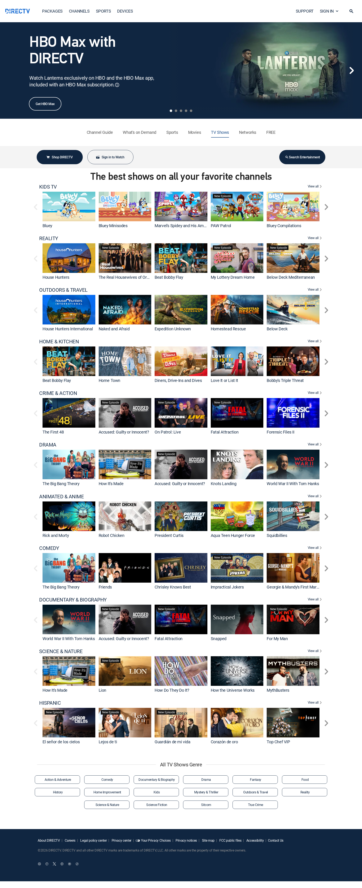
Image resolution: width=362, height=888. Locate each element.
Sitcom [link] (206, 804)
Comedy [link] (107, 779)
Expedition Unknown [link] (173, 329)
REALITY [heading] (48, 238)
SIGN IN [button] (327, 11)
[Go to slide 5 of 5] (191, 110)
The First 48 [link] (53, 432)
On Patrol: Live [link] (168, 432)
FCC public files (230, 840)
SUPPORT (305, 11)
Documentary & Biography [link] (156, 779)
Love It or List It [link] (224, 380)
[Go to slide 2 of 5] (176, 110)
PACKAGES (52, 11)
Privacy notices (186, 840)
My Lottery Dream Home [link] (233, 277)
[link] (69, 206)
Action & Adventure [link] (58, 779)
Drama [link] (206, 779)
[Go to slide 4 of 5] (186, 110)
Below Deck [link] (277, 329)
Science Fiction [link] (156, 804)
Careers (69, 840)
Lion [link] (102, 690)
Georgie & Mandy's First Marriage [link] (296, 587)
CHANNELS (79, 11)
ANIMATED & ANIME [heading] (61, 496)
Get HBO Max (45, 104)
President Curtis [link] (169, 535)
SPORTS (103, 11)
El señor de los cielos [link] (61, 742)
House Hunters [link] (56, 277)
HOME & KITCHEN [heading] (59, 341)
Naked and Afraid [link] (114, 329)
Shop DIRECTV (62, 157)
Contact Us (275, 840)
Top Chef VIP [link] (278, 742)
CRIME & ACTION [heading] (58, 393)
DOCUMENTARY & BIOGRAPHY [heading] (73, 599)
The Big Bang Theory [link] (61, 484)
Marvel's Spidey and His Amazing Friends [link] (191, 225)
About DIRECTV (49, 840)
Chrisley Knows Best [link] (173, 587)
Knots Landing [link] (224, 484)
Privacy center (121, 840)
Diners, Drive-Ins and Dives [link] (178, 380)
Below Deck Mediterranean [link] (291, 277)
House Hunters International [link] (68, 329)
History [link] (58, 792)
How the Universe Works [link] (233, 690)
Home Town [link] (109, 380)
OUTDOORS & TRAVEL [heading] (63, 290)
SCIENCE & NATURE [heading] (61, 651)
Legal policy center (93, 840)
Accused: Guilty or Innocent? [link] (124, 432)
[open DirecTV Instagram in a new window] (62, 864)
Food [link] (305, 779)
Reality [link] (305, 792)
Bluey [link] (47, 225)
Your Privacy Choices (156, 840)
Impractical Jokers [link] (227, 587)
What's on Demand (139, 132)
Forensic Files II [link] (280, 432)
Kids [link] (157, 792)
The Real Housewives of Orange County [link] (134, 277)
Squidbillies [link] (277, 535)
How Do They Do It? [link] (172, 690)
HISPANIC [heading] (50, 703)
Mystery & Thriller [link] (206, 792)
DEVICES (125, 11)
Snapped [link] (218, 638)
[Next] (351, 70)
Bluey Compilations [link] (284, 225)
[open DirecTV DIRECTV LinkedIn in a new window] (39, 864)
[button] (351, 11)
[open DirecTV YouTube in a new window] (69, 864)
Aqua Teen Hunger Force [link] (233, 535)
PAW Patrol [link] (221, 225)
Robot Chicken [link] (111, 535)
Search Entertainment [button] (304, 157)
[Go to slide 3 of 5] (181, 110)
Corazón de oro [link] (224, 742)
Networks (247, 132)
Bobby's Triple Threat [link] (285, 380)
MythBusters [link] (278, 690)
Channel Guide (100, 132)
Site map (208, 840)
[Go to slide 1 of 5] (171, 110)
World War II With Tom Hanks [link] (293, 484)
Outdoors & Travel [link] (255, 792)
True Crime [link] (255, 804)
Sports (172, 132)
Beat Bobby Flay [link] (169, 277)
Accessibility (255, 840)
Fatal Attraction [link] (225, 432)
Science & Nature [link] (107, 804)
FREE (270, 132)
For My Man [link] (277, 638)
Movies (194, 132)
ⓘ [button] (117, 85)
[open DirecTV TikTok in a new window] (77, 864)
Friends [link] (105, 587)
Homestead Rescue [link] (228, 329)
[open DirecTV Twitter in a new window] (54, 864)
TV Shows (220, 132)
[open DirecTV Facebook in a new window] (47, 864)
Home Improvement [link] (107, 792)
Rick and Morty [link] (56, 535)
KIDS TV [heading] (48, 187)
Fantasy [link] (255, 779)
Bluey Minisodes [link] (113, 225)
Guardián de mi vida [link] (172, 742)
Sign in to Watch (113, 157)
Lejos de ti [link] (108, 742)
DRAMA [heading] (47, 444)
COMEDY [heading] (49, 548)
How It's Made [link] (111, 484)
